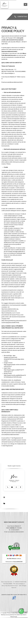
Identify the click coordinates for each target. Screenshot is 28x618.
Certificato (14, 558)
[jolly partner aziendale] (14, 597)
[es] (20, 555)
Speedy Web (10, 594)
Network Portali (13, 616)
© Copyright (3, 612)
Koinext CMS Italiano (18, 594)
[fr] (14, 555)
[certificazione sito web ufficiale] (14, 570)
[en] (10, 555)
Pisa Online (17, 614)
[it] (7, 555)
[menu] (25, 4)
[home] (4, 4)
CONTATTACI (21, 17)
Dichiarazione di (14, 561)
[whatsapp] (21, 611)
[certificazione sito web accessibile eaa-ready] (14, 546)
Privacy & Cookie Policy (12, 612)
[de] (17, 555)
